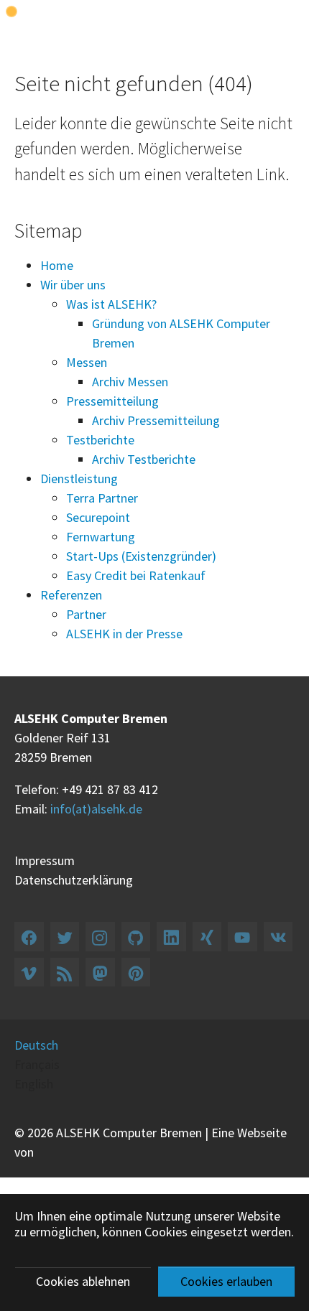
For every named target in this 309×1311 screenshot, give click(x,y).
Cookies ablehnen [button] (83, 1281)
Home (56, 265)
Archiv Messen (130, 381)
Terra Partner (102, 498)
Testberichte (100, 439)
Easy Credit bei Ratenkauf (136, 575)
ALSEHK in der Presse (124, 633)
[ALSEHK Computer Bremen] (38, 18)
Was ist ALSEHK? (111, 304)
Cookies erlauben (226, 1281)
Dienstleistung (79, 478)
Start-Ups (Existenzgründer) (141, 556)
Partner (86, 614)
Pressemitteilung (112, 401)
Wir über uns (73, 284)
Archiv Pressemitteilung (156, 420)
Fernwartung (100, 536)
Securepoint (98, 517)
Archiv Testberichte (143, 459)
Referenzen (71, 595)
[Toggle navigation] (287, 19)
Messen (86, 362)
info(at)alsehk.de (96, 809)
